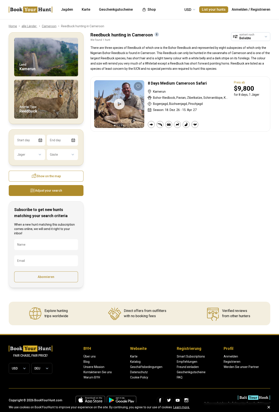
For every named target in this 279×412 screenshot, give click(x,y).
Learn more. (181, 407)
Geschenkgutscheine (191, 372)
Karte (134, 356)
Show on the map (49, 176)
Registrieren (260, 9)
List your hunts (214, 9)
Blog (86, 361)
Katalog (135, 361)
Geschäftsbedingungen (146, 367)
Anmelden (240, 9)
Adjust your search (48, 190)
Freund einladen (188, 367)
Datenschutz (139, 372)
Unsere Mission (93, 367)
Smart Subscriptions (191, 356)
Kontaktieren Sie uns (97, 372)
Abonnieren (46, 277)
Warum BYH (91, 377)
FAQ (179, 377)
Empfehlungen (187, 361)
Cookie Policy (139, 377)
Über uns (89, 356)
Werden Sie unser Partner (241, 367)
